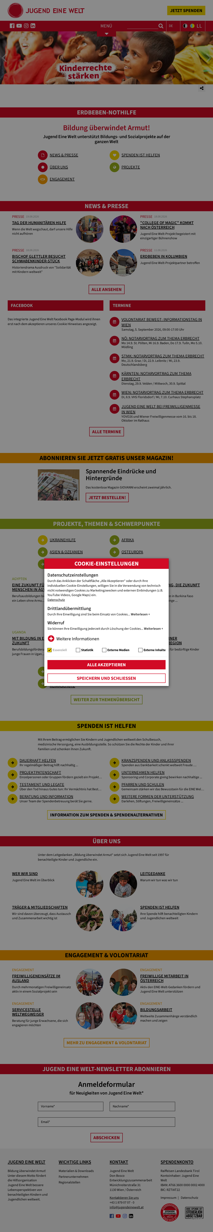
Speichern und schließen (106, 678)
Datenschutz (56, 600)
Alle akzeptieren (106, 664)
